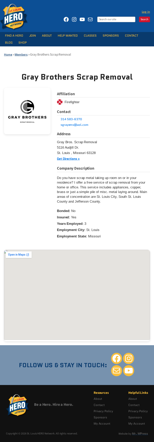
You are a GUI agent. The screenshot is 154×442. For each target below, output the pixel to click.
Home (8, 54)
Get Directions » (68, 159)
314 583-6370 (71, 119)
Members (21, 54)
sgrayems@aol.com (74, 125)
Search (144, 19)
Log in (146, 12)
